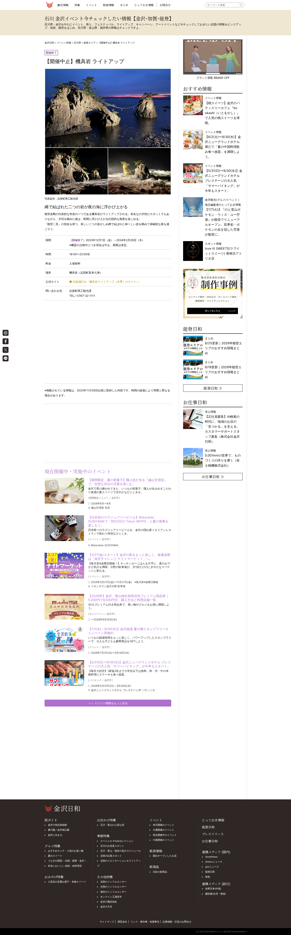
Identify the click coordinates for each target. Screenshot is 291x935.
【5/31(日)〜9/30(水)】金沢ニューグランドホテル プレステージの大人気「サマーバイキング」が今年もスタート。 (129, 664)
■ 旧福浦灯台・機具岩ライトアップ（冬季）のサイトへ (104, 281)
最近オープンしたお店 (165, 855)
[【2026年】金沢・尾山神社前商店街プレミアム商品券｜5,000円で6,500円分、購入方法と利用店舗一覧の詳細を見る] (64, 607)
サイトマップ (107, 921)
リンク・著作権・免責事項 (145, 921)
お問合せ (165, 5)
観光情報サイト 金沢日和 (49, 5)
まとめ (124, 5)
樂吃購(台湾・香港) (215, 893)
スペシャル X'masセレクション (116, 841)
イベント (91, 5)
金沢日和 (49, 42)
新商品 (154, 867)
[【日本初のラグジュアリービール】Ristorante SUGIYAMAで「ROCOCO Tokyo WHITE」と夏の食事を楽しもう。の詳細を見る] (64, 528)
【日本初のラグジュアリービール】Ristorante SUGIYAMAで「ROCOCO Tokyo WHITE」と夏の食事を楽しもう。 (128, 521)
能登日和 (208, 827)
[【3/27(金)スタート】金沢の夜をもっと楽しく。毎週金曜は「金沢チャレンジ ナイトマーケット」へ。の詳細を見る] (64, 565)
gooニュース (212, 866)
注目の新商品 (160, 871)
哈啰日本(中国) (213, 888)
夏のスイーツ (55, 855)
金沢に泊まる (55, 835)
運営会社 (122, 921)
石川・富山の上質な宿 (112, 825)
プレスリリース (213, 834)
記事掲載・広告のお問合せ (177, 921)
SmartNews (211, 856)
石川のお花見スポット (112, 846)
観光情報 (62, 5)
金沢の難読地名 (108, 901)
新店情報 (108, 5)
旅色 (207, 876)
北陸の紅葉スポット (111, 855)
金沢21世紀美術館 (57, 825)
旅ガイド (51, 820)
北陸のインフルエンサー (113, 881)
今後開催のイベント (163, 840)
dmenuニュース (213, 861)
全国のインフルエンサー (113, 886)
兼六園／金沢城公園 (58, 829)
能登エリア (90, 42)
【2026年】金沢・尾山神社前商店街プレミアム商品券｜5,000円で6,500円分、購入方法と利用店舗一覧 (128, 598)
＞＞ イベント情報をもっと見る (108, 703)
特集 (77, 5)
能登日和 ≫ (213, 388)
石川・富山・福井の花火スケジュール (120, 850)
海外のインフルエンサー (113, 891)
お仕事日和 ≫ (213, 476)
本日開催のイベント (163, 825)
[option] (212, 293)
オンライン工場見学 (111, 896)
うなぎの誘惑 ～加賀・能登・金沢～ (67, 860)
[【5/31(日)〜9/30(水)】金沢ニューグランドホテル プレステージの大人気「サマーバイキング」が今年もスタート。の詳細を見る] (64, 673)
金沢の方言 (106, 906)
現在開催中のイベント (165, 835)
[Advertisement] (76, 432)
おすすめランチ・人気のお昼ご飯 (66, 850)
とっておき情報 (144, 5)
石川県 (77, 42)
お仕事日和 (210, 841)
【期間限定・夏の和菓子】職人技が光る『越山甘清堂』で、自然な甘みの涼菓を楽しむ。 (127, 482)
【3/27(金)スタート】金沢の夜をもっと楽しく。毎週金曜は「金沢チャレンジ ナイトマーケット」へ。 (129, 557)
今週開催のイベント (163, 829)
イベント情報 (64, 42)
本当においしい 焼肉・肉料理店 (65, 866)
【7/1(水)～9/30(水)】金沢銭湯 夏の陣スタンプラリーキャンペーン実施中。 (128, 631)
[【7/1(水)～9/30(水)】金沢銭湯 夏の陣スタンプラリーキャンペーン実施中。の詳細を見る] (64, 640)
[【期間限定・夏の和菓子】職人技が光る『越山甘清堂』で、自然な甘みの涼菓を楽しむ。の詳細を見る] (64, 491)
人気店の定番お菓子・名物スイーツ (67, 881)
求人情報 (222, 426)
